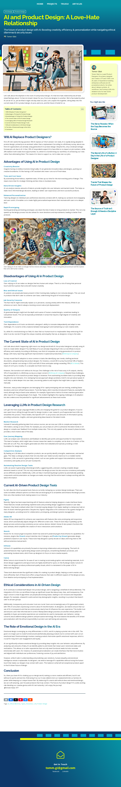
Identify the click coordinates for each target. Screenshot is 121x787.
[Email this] (6, 699)
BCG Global (75, 363)
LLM (35, 704)
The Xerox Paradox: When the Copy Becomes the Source (102, 126)
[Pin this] (20, 699)
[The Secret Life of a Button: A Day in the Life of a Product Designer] (104, 141)
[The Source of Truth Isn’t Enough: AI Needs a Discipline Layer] (104, 197)
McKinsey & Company (70, 354)
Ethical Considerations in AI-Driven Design (18, 125)
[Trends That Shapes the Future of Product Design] (104, 171)
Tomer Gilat (11, 36)
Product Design (42, 704)
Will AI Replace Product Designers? (16, 112)
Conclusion (9, 129)
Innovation (29, 704)
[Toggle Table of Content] (81, 109)
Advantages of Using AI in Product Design (18, 114)
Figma (23, 704)
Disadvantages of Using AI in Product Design (19, 116)
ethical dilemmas (15, 704)
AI (8, 704)
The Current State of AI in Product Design (18, 118)
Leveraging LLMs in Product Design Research (19, 120)
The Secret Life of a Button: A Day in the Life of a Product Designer (103, 155)
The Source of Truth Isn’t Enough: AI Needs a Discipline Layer (103, 211)
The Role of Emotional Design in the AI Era (18, 127)
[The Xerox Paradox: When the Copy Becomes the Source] (104, 112)
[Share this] (11, 699)
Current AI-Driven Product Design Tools (17, 123)
